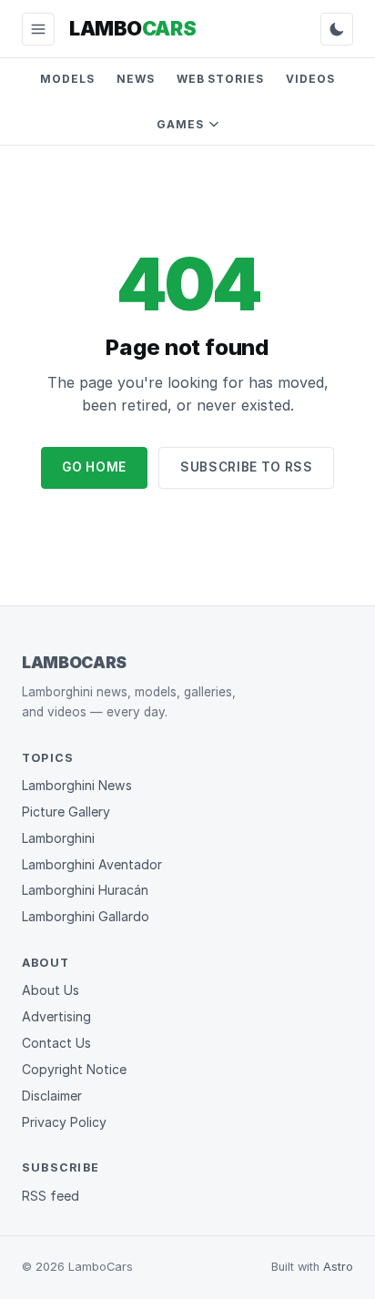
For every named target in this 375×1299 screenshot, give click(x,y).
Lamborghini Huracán (85, 890)
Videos (310, 79)
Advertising (56, 1016)
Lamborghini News (77, 785)
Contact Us (56, 1042)
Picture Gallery (66, 811)
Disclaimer (52, 1095)
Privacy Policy (64, 1122)
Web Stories (221, 79)
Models (67, 79)
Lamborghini (58, 838)
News (136, 79)
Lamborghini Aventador (92, 864)
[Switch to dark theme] (336, 29)
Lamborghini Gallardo (85, 916)
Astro (338, 1267)
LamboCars (74, 662)
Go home (94, 467)
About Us (50, 990)
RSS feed (50, 1195)
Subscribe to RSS (246, 467)
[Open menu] (38, 29)
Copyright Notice (74, 1069)
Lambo (132, 28)
